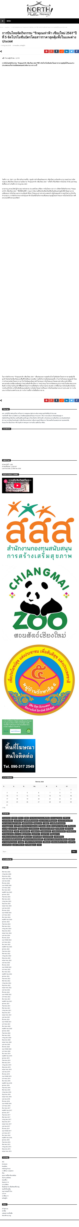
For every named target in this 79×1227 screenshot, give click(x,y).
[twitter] (71, 51)
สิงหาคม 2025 (6, 899)
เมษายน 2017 (6, 1126)
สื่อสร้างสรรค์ (37, 837)
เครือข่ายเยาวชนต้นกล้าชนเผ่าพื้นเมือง (55, 839)
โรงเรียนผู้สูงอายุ (30, 845)
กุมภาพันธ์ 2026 (6, 885)
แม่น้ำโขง (72, 842)
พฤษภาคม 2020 (6, 1042)
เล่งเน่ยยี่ (21, 842)
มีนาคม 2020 (6, 1047)
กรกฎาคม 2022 (6, 983)
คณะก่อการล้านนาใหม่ (65, 820)
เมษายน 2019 (6, 1072)
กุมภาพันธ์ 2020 (6, 1049)
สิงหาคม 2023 (6, 953)
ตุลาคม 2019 (5, 1058)
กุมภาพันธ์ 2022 (6, 994)
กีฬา (3, 1173)
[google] (51, 51)
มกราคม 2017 (6, 1133)
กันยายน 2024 (6, 924)
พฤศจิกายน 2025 (7, 892)
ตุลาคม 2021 (5, 1003)
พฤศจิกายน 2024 (7, 919)
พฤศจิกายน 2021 (7, 1001)
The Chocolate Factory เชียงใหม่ (39, 818)
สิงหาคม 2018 (6, 1090)
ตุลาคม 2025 (5, 894)
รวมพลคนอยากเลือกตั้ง (47, 828)
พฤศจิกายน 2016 (7, 1137)
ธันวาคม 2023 (6, 944)
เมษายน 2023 (6, 962)
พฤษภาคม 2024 (6, 933)
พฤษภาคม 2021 (6, 1015)
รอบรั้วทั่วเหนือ (6, 1189)
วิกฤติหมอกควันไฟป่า (59, 831)
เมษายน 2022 (6, 990)
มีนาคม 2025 (6, 910)
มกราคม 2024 (6, 942)
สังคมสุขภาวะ (55, 834)
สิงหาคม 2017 (6, 1117)
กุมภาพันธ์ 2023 (6, 967)
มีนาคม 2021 (6, 1019)
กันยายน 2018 (6, 1087)
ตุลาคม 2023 (5, 949)
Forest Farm (6, 818)
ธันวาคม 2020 (6, 1026)
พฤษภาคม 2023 (6, 960)
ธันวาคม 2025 (6, 890)
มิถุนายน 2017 (6, 1121)
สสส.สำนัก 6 (45, 834)
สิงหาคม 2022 (6, 981)
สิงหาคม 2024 (6, 926)
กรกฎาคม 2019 (6, 1065)
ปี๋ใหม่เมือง (72, 826)
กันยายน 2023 (6, 951)
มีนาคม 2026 (6, 883)
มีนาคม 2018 (6, 1101)
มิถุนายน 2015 (6, 1149)
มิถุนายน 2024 (6, 931)
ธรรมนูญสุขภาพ (7, 826)
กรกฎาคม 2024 (6, 928)
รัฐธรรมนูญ (69, 828)
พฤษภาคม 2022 (6, 987)
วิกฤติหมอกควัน (45, 831)
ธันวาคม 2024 (6, 917)
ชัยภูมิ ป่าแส (37, 823)
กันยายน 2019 (6, 1060)
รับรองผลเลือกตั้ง (8, 831)
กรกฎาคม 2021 (6, 1010)
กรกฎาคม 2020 (6, 1037)
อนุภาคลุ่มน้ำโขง (7, 1191)
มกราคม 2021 (6, 1024)
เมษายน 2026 (6, 881)
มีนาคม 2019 (6, 1074)
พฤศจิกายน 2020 (7, 1028)
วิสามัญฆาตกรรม (8, 834)
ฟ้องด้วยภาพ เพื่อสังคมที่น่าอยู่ (10, 1187)
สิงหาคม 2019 (6, 1062)
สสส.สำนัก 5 (35, 834)
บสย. (48, 826)
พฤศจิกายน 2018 (7, 1083)
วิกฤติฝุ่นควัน (35, 831)
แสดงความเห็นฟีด (7, 1213)
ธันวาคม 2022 (6, 972)
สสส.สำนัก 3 (26, 834)
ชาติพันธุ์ (46, 823)
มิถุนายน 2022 (6, 985)
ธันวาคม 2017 (6, 1108)
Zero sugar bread (56, 818)
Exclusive (4, 1164)
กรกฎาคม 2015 (6, 1146)
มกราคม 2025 (6, 915)
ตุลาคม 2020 (5, 1031)
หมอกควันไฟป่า (47, 837)
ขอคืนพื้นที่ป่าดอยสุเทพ (31, 820)
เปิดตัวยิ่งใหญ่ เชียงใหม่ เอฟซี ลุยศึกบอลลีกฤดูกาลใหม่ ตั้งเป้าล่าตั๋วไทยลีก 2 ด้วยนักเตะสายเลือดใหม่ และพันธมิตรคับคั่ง (36, 418)
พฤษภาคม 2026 (6, 878)
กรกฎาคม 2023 (6, 956)
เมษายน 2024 (6, 935)
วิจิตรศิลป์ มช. (71, 831)
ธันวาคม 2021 (6, 999)
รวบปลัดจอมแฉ (33, 828)
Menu (9, 21)
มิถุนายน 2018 (6, 1094)
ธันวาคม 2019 (6, 1053)
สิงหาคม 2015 (6, 1144)
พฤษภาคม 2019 (6, 1069)
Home (1, 27)
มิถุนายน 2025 (6, 903)
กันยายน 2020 (6, 1033)
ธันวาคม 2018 (6, 1081)
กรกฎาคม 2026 (6, 874)
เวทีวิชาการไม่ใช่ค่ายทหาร (33, 842)
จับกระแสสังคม (6, 1177)
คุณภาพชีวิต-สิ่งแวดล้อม (9, 1175)
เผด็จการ (71, 839)
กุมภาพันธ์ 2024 (6, 940)
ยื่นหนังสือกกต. (22, 828)
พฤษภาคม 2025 (6, 906)
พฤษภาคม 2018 (6, 1096)
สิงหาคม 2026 (6, 872)
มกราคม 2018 (6, 1106)
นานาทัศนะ (5, 1184)
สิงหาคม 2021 (6, 1008)
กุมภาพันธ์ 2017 (6, 1131)
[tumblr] (56, 51)
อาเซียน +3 (5, 1196)
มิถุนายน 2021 (6, 1012)
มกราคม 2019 (6, 1078)
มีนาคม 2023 (6, 965)
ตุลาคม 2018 (5, 1085)
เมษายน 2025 (6, 908)
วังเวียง (17, 831)
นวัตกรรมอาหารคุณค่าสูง (29, 826)
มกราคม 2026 (6, 887)
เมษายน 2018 (6, 1099)
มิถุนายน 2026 (6, 876)
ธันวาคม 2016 (6, 1135)
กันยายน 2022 (6, 978)
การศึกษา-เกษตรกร (7, 1171)
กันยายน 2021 (6, 1006)
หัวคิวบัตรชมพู (59, 837)
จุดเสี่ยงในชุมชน (27, 823)
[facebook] (76, 51)
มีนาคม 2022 (6, 992)
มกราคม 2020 (6, 1051)
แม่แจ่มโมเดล (7, 845)
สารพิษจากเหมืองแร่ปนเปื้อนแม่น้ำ (13, 837)
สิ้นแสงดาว (28, 837)
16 (71, 796)
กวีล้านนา (66, 818)
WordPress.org (6, 1215)
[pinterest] (46, 51)
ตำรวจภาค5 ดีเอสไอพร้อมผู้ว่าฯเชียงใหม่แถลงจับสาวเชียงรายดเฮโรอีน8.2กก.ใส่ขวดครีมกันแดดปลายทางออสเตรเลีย (35, 420)
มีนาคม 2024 (6, 937)
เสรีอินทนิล (46, 842)
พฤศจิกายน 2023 (7, 947)
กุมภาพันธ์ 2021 (6, 1022)
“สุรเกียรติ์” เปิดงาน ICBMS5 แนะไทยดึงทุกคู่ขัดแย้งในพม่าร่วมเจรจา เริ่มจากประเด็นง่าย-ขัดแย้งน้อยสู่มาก (32, 416)
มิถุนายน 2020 (6, 1040)
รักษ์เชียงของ (60, 828)
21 (50, 799)
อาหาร (4, 1193)
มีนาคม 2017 (6, 1128)
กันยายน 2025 (6, 897)
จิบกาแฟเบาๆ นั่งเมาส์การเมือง (11, 823)
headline (7, 27)
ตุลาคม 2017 (5, 1112)
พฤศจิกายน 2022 (7, 974)
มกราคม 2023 (6, 969)
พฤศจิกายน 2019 (7, 1056)
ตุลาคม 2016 (5, 1140)
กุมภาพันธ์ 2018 (6, 1103)
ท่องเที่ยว (4, 1180)
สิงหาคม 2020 (6, 1035)
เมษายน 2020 (6, 1044)
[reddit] (61, 51)
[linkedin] (66, 51)
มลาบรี (5, 828)
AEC (3, 1162)
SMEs (26, 818)
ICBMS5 (14, 818)
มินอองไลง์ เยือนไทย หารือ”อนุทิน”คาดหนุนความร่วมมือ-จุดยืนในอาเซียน (23, 422)
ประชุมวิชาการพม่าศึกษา (59, 826)
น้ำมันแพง (42, 826)
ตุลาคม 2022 (5, 976)
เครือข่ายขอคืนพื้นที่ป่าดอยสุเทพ (12, 839)
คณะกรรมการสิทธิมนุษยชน (48, 820)
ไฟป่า (39, 845)
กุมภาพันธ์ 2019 (6, 1076)
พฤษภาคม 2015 (6, 1151)
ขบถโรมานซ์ (18, 820)
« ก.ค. (3, 807)
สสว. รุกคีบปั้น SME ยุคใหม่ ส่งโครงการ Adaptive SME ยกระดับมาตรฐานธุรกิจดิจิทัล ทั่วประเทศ (29, 413)
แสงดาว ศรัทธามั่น (18, 845)
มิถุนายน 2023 (6, 958)
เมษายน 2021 (6, 1017)
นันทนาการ (5, 1182)
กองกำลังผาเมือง (7, 820)
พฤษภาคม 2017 (6, 1124)
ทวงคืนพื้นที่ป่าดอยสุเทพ (58, 823)
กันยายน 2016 (6, 1142)
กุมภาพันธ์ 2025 (6, 912)
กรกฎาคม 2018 (6, 1092)
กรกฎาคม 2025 (6, 901)
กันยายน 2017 (6, 1115)
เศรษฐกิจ (22, 45)
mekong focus (6, 1168)
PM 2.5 (21, 818)
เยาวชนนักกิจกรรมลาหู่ (9, 842)
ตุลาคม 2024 (5, 922)
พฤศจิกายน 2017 (7, 1110)
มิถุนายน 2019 (6, 1067)
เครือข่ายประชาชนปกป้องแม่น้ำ (33, 839)
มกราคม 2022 (6, 997)
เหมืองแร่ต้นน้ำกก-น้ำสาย (59, 842)
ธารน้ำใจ (17, 826)
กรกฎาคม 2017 (6, 1119)
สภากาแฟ (18, 834)
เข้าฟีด (4, 1211)
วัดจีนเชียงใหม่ (25, 831)
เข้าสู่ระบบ (5, 1208)
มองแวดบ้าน (12, 828)
